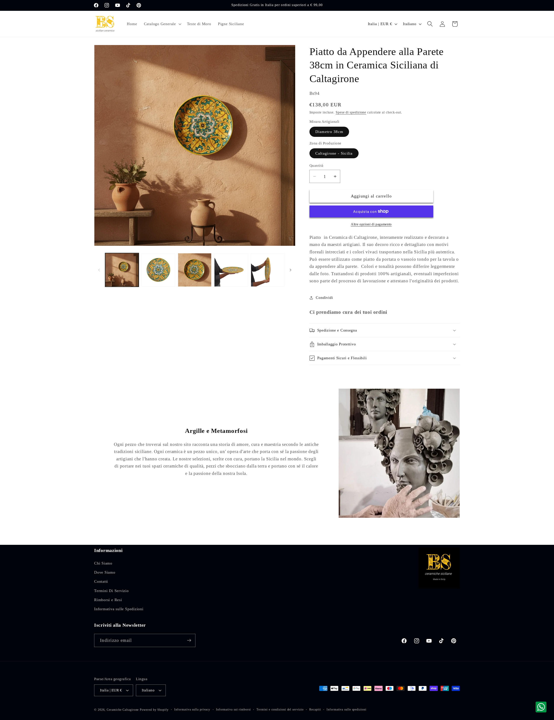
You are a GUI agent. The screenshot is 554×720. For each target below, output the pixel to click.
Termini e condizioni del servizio (279, 709)
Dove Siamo (104, 572)
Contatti (101, 581)
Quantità (316, 165)
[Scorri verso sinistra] (99, 270)
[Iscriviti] (189, 640)
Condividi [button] (324, 297)
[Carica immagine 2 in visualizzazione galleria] (158, 270)
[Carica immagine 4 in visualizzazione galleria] (231, 270)
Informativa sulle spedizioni (346, 709)
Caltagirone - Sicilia (334, 153)
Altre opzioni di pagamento (371, 224)
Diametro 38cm (329, 131)
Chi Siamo (103, 563)
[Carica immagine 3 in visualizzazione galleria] (194, 270)
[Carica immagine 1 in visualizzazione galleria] (122, 270)
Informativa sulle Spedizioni (118, 609)
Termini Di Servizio (111, 591)
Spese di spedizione (351, 112)
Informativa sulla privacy (192, 709)
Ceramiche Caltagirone (123, 709)
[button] (162, 24)
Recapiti (315, 709)
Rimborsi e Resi (108, 600)
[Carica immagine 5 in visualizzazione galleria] (267, 270)
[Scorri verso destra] (290, 270)
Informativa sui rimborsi (233, 709)
